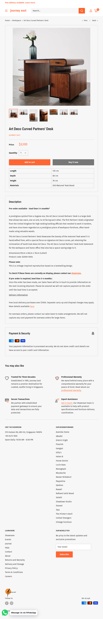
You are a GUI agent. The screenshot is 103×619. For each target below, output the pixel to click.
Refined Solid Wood (65, 493)
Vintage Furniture (64, 522)
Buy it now (73, 162)
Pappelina (60, 481)
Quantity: (13, 153)
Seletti (59, 497)
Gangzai (59, 448)
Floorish (59, 444)
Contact (8, 552)
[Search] (82, 11)
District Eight (62, 440)
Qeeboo (59, 485)
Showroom (10, 535)
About (7, 556)
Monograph (61, 469)
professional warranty (71, 390)
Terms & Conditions (14, 572)
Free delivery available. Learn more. (20, 3)
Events (8, 539)
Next (94, 20)
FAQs (7, 548)
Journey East (14, 135)
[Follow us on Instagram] (11, 603)
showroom (76, 273)
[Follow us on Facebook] (7, 603)
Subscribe (64, 554)
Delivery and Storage (14, 564)
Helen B (59, 456)
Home (7, 20)
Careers (8, 576)
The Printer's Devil (64, 514)
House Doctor (62, 460)
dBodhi (59, 436)
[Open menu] (6, 11)
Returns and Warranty (15, 560)
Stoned (59, 505)
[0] (95, 10)
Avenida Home (62, 432)
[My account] (91, 10)
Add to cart (30, 162)
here (32, 306)
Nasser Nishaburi (63, 477)
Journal (8, 543)
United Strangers (63, 518)
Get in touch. (67, 403)
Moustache (61, 473)
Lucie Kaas (61, 465)
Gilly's (58, 452)
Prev (85, 20)
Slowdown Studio (64, 501)
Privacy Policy (11, 568)
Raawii (59, 489)
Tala (58, 510)
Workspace (16, 20)
